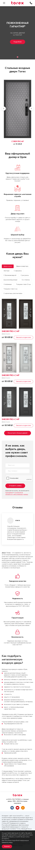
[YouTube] (17, 808)
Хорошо (7, 846)
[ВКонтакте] (12, 808)
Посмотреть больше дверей (17, 433)
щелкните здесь (7, 842)
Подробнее (18, 42)
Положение (9, 492)
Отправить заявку (15, 486)
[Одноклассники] (23, 808)
